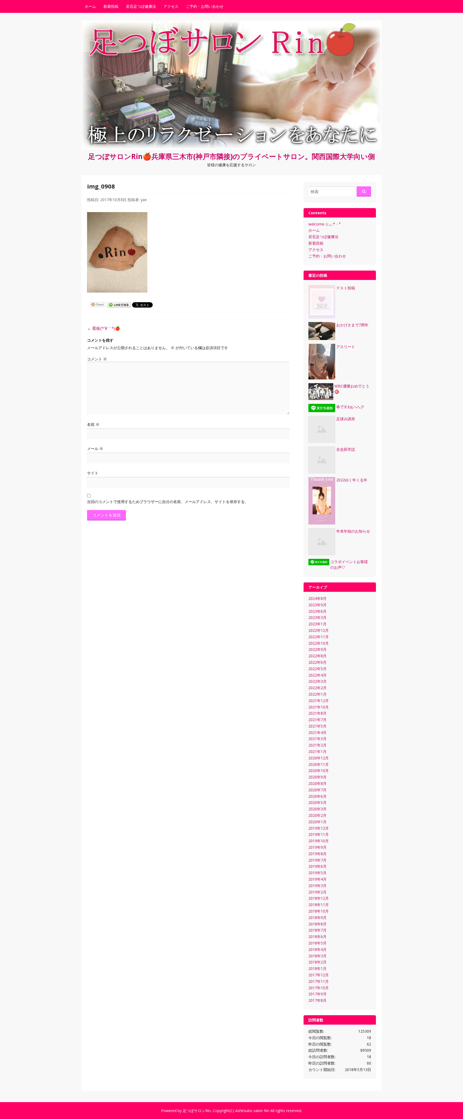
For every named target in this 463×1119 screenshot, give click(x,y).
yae (144, 199)
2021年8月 (317, 713)
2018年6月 (317, 936)
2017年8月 (317, 1000)
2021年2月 (317, 745)
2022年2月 (317, 687)
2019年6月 (317, 866)
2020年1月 (317, 821)
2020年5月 (317, 802)
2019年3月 (317, 885)
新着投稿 (110, 6)
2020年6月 (317, 796)
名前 (93, 424)
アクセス (170, 6)
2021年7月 (317, 719)
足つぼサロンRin (197, 1110)
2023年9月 (317, 604)
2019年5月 (317, 872)
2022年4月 (317, 675)
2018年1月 (317, 968)
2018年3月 (317, 955)
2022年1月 (317, 694)
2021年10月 (318, 707)
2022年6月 (317, 662)
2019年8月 (317, 853)
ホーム (90, 6)
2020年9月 (317, 777)
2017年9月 (317, 993)
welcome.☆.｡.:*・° (324, 224)
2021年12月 (318, 700)
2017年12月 (318, 974)
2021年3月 (317, 738)
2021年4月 (317, 732)
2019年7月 (317, 860)
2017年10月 (318, 987)
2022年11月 (318, 636)
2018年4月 (317, 949)
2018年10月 (318, 911)
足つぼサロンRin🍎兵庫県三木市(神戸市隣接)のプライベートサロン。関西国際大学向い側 (231, 156)
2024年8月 (317, 598)
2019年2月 (317, 892)
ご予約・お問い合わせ (204, 6)
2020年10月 (318, 770)
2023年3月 (317, 617)
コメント (97, 358)
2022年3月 (317, 681)
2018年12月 (318, 898)
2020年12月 (318, 757)
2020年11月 (318, 764)
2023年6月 (317, 611)
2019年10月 (318, 840)
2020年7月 (317, 789)
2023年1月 (317, 623)
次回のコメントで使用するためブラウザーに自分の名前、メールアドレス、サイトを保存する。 (167, 501)
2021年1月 (317, 751)
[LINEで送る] (119, 304)
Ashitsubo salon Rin (252, 1110)
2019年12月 (318, 828)
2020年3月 (317, 808)
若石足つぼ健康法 (141, 6)
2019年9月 (317, 847)
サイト (92, 472)
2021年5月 (317, 726)
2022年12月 (318, 630)
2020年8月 (317, 783)
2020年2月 (317, 815)
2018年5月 (317, 943)
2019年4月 (317, 879)
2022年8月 (317, 655)
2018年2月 (317, 962)
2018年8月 (317, 923)
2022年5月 (317, 668)
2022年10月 (318, 643)
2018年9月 (317, 917)
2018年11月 (318, 904)
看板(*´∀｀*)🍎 (103, 328)
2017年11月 (318, 981)
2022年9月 (317, 649)
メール (95, 448)
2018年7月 (317, 930)
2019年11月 (318, 834)
